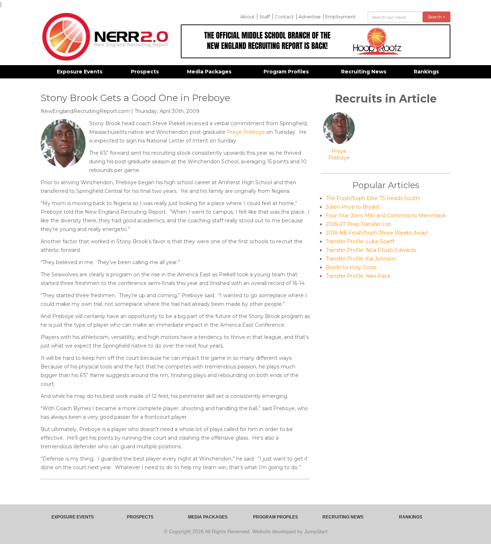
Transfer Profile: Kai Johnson (361, 258)
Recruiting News (363, 71)
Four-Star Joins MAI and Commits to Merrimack (386, 215)
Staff (264, 16)
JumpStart (315, 531)
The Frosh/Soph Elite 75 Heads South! (373, 198)
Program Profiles (286, 71)
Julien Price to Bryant (353, 207)
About (247, 16)
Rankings (426, 71)
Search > (436, 16)
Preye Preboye (246, 132)
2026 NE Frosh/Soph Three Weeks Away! (377, 233)
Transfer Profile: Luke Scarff (360, 241)
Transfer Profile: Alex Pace (358, 276)
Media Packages (209, 71)
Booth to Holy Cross (351, 267)
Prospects (145, 71)
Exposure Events (79, 71)
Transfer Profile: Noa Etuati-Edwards (371, 250)
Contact (284, 16)
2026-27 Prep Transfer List (358, 224)
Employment (340, 16)
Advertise (309, 16)
